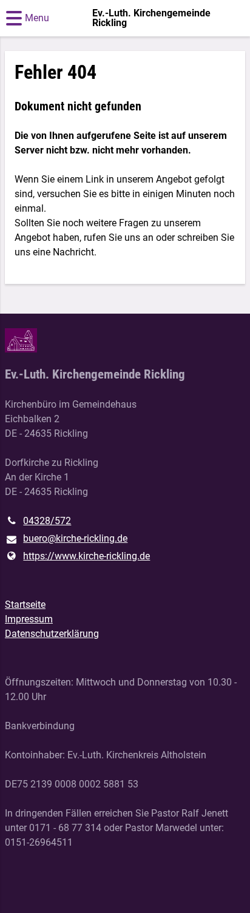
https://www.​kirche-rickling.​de (86, 556)
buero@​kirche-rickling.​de (75, 538)
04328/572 (47, 521)
